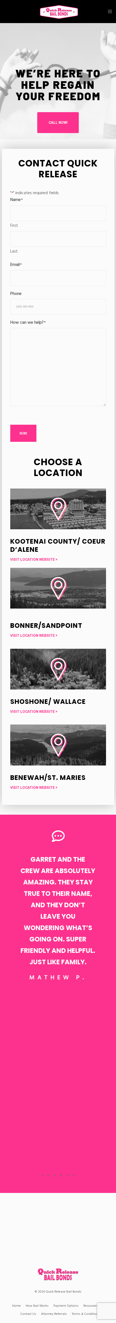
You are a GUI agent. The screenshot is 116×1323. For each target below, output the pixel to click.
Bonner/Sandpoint (46, 625)
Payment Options (66, 1305)
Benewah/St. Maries (48, 777)
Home (16, 1305)
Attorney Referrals (54, 1313)
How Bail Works (37, 1305)
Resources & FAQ (95, 1305)
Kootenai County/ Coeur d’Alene (57, 545)
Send (23, 433)
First (14, 225)
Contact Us (28, 1313)
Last (14, 251)
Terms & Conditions (86, 1313)
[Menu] (108, 11)
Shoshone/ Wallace (48, 701)
